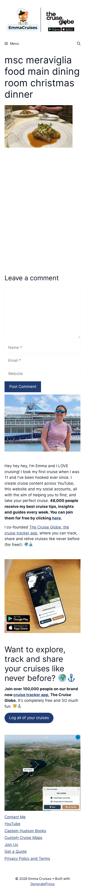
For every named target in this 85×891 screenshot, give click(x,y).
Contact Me (15, 817)
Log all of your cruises (29, 717)
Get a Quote (16, 851)
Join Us (11, 844)
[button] (79, 43)
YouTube (12, 824)
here (56, 518)
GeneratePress (42, 884)
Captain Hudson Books (25, 831)
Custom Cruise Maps (23, 837)
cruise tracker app (30, 694)
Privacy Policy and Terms (27, 858)
